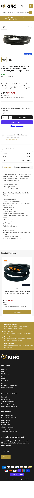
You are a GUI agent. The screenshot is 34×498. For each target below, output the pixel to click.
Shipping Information (23, 167)
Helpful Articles (5, 420)
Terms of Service (6, 429)
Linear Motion (5, 381)
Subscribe (6, 457)
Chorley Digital (26, 479)
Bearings (4, 369)
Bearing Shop (5, 397)
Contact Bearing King (7, 415)
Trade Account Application (9, 431)
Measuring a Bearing (7, 404)
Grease (3, 376)
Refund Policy (5, 424)
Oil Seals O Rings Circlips (9, 385)
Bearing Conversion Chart (9, 406)
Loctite (3, 383)
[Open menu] (31, 6)
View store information (12, 139)
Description (8, 167)
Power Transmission (7, 388)
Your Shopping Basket (8, 401)
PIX (17, 289)
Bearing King (12, 479)
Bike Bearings (5, 374)
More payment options (17, 126)
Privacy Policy (5, 422)
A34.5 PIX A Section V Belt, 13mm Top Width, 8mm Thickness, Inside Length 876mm (17, 292)
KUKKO (3, 378)
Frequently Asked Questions (9, 418)
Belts (2, 371)
